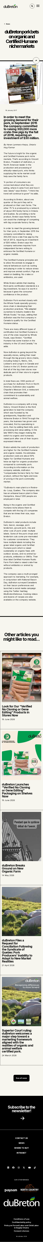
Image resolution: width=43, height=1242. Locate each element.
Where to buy (21, 1148)
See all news (21, 1078)
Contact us (21, 1138)
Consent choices (21, 1231)
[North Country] (30, 1188)
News (8, 24)
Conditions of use (21, 1219)
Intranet (21, 1153)
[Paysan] (10, 1191)
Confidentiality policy (21, 1222)
